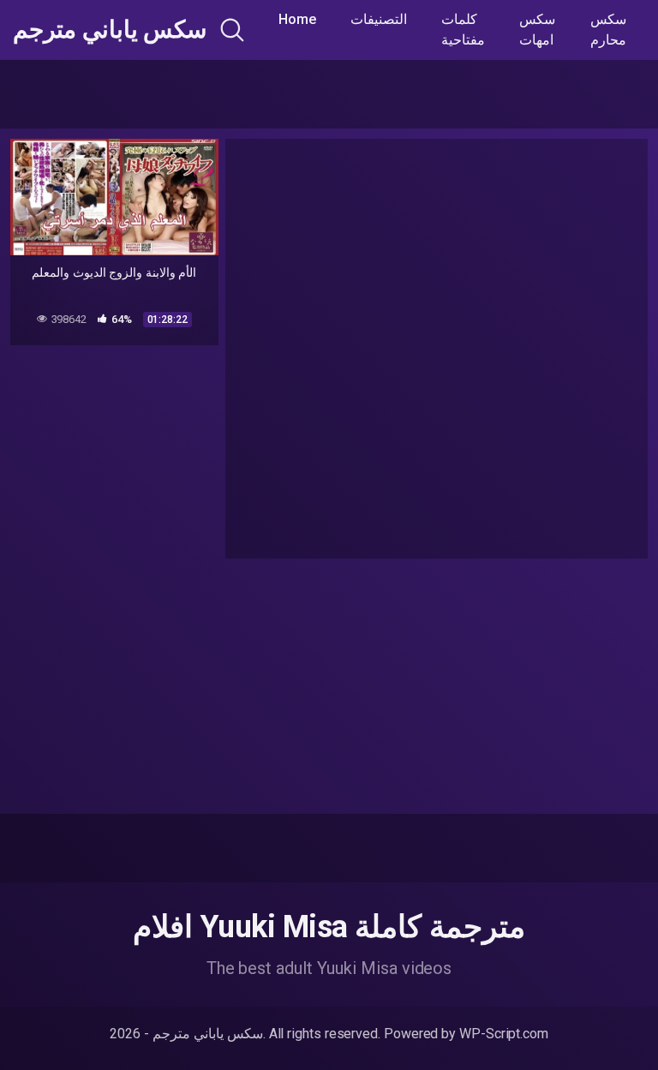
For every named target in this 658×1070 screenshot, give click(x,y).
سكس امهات (537, 29)
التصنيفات (378, 19)
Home (297, 19)
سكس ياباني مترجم (109, 30)
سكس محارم (608, 29)
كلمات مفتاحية (463, 29)
